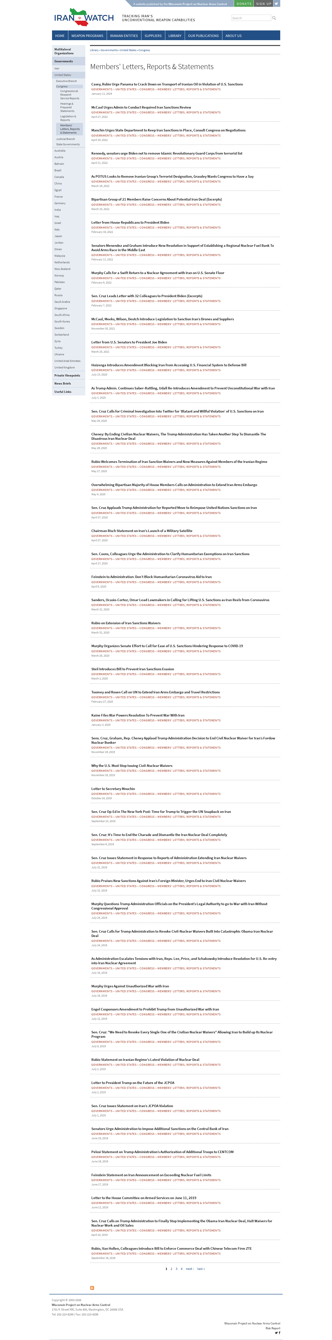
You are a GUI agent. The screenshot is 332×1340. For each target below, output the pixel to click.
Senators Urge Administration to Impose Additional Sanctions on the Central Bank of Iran (159, 1128)
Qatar (57, 289)
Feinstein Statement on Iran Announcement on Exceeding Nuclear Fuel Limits (151, 1175)
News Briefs (62, 383)
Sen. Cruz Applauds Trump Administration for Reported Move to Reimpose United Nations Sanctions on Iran (174, 507)
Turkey (58, 348)
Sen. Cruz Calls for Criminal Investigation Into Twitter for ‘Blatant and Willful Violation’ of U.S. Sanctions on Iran (177, 411)
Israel (57, 223)
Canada (59, 177)
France (58, 197)
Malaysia (59, 256)
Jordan (58, 243)
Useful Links (62, 392)
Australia (59, 151)
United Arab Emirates (67, 361)
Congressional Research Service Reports (69, 94)
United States (128, 50)
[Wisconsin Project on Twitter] (276, 3)
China (58, 183)
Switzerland (61, 335)
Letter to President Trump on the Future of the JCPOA (132, 1082)
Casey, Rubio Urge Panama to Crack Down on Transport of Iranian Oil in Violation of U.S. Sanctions (167, 84)
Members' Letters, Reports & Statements (189, 89)
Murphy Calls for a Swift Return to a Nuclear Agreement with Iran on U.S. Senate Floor (157, 272)
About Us (234, 35)
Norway (59, 275)
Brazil (57, 170)
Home (60, 35)
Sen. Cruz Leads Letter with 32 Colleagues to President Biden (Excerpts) (146, 296)
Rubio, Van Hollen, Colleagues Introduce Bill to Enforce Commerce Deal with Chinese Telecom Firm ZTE (171, 1248)
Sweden (59, 328)
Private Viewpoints (67, 375)
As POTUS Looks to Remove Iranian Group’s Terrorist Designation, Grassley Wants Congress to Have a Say (172, 176)
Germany (60, 203)
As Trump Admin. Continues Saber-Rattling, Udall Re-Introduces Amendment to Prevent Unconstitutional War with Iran (183, 388)
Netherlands (62, 262)
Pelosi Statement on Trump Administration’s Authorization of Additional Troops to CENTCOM (162, 1151)
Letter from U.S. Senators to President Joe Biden (129, 342)
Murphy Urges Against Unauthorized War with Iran (130, 986)
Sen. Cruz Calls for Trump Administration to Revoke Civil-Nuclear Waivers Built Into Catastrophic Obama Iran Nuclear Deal (182, 933)
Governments (109, 50)
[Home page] (83, 25)
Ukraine (59, 354)
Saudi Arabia (62, 302)
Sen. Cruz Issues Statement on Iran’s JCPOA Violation (132, 1105)
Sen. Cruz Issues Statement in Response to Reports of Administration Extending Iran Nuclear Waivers (168, 857)
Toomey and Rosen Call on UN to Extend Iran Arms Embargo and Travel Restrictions (155, 692)
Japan (58, 236)
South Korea (62, 321)
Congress (144, 50)
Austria (58, 157)
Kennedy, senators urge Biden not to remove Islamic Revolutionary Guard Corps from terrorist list (166, 153)
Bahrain (59, 164)
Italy (57, 229)
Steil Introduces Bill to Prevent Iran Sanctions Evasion (132, 669)
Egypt (57, 190)
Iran (56, 68)
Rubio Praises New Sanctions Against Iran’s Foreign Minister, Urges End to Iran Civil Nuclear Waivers (168, 880)
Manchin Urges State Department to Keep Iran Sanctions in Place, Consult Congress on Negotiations (168, 130)
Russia (58, 295)
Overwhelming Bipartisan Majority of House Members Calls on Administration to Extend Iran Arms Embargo (174, 484)
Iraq (56, 216)
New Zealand (62, 269)
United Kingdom (64, 367)
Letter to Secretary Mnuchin (113, 788)
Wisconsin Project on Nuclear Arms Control (81, 1305)
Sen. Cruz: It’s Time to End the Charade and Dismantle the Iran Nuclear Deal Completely (159, 834)
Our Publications (203, 35)
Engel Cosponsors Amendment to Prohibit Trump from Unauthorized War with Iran (155, 1009)
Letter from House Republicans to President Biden (130, 222)
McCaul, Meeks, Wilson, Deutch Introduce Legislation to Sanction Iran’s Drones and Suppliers (162, 319)
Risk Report (273, 1328)
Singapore (60, 308)
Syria (57, 341)
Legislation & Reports (68, 118)
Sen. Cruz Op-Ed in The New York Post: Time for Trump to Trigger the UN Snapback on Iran (161, 811)
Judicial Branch (65, 139)
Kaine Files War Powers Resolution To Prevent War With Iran (137, 715)
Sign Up (264, 3)
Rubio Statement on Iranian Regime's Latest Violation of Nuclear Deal (145, 1059)
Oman (58, 249)
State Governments (68, 144)
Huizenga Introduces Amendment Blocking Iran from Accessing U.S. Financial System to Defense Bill (168, 365)
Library (174, 35)
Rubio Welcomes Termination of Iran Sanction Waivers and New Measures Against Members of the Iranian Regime (179, 461)
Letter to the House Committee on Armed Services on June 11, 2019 (143, 1197)
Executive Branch (66, 81)
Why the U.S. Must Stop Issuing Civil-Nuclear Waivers (131, 765)
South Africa (62, 315)
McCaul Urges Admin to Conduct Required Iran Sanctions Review (141, 107)
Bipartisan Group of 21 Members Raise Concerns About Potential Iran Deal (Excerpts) (156, 199)
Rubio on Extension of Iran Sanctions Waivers (125, 623)
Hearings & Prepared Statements (67, 107)
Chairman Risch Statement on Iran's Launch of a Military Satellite (141, 530)
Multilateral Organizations (64, 51)
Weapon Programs (87, 35)
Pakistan (59, 282)
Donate (244, 3)
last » (201, 1269)
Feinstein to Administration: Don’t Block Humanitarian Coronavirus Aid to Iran (151, 576)
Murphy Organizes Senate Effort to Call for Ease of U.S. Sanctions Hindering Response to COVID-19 (167, 645)
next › (190, 1269)
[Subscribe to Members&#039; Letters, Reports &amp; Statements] (92, 1288)
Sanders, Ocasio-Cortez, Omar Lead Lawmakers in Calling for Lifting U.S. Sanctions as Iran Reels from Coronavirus (180, 599)
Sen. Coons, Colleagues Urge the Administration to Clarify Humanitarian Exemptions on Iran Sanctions (170, 553)
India (57, 210)
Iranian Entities (124, 35)
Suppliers (153, 35)
